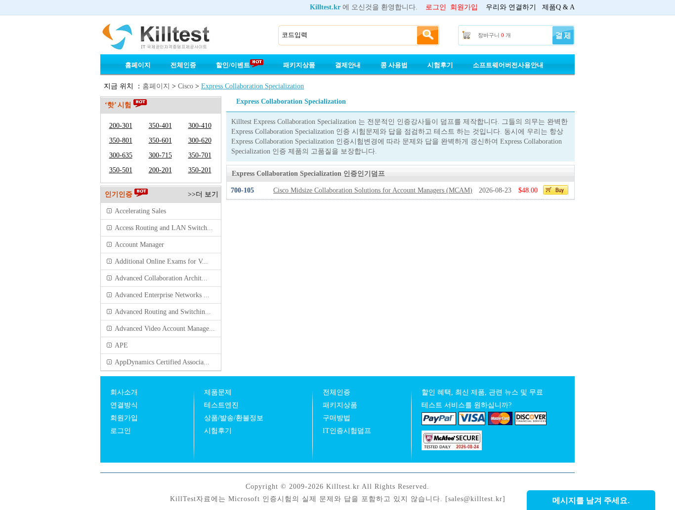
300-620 (199, 140)
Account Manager (139, 244)
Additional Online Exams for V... (161, 261)
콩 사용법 (394, 65)
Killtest (169, 35)
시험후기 (440, 65)
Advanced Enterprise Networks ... (162, 295)
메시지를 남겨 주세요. (591, 500)
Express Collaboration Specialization (252, 86)
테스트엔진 (221, 405)
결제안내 (348, 65)
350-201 (199, 170)
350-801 (120, 140)
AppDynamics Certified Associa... (162, 362)
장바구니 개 (494, 35)
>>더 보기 (203, 194)
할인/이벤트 (233, 65)
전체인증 (183, 65)
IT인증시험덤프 (347, 430)
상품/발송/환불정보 (233, 418)
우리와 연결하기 (511, 7)
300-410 (199, 125)
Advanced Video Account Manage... (165, 328)
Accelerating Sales (140, 211)
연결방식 (124, 405)
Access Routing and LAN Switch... (164, 228)
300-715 (160, 155)
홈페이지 (138, 65)
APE (121, 345)
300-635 (120, 155)
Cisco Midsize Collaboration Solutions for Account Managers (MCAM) (372, 190)
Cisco (185, 86)
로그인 (435, 7)
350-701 (199, 155)
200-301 (120, 125)
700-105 (242, 190)
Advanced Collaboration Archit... (161, 278)
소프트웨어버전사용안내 (508, 65)
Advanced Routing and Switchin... (163, 311)
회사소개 (124, 392)
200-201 (160, 170)
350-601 (160, 140)
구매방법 (336, 418)
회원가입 (464, 7)
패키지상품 (299, 65)
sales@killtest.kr (475, 499)
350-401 (160, 125)
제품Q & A (558, 7)
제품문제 (218, 392)
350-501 (120, 170)
